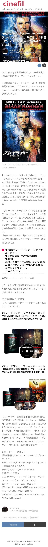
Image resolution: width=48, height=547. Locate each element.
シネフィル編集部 (16, 52)
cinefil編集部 (29, 52)
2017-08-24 (13, 50)
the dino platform (27, 544)
